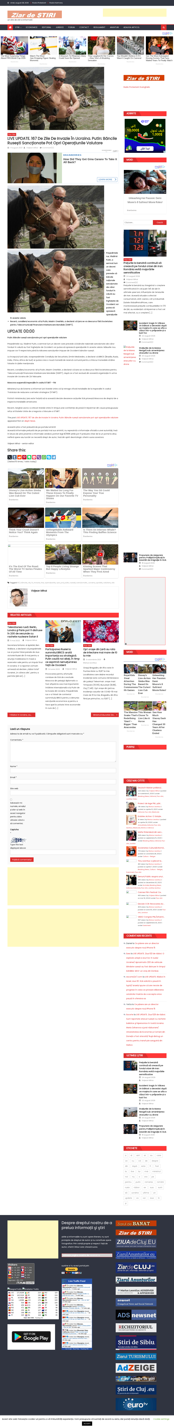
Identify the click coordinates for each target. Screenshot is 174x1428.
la (126, 1171)
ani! (138, 1155)
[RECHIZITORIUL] (136, 1327)
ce (126, 1160)
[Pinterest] (24, 457)
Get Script (68, 1349)
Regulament (99, 27)
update (99, 582)
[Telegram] (54, 457)
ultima (146, 1192)
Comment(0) (48, 147)
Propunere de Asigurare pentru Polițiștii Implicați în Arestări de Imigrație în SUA (152, 557)
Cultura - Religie (149, 856)
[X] (9, 457)
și (125, 1203)
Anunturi (114, 27)
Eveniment (130, 872)
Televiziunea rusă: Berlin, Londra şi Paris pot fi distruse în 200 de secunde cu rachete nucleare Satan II (24, 632)
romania (149, 1182)
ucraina (91, 582)
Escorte (129, 1014)
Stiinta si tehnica (147, 828)
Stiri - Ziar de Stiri (83, 1300)
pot (62, 582)
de (29, 582)
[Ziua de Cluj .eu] (136, 1243)
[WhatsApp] (44, 457)
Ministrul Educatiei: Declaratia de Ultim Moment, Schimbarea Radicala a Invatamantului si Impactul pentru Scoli (106, 715)
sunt (160, 1187)
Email (13, 777)
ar (145, 1155)
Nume (13, 766)
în (32, 582)
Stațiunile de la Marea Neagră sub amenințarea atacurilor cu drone (151, 350)
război (136, 1187)
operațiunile (50, 582)
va (137, 1198)
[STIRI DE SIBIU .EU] (136, 1342)
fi (150, 1166)
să (126, 1192)
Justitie (129, 799)
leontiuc (129, 828)
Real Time (76, 1349)
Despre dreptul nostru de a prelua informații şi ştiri (87, 1225)
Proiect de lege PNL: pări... (149, 803)
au (151, 1155)
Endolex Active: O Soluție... (150, 816)
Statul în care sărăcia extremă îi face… (76, 1338)
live (42, 582)
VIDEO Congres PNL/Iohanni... (151, 917)
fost (157, 1166)
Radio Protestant (39, 3)
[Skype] (49, 457)
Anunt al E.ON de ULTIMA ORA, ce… (75, 1313)
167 (18, 582)
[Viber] (39, 457)
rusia (127, 1187)
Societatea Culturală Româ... (151, 848)
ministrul (156, 1171)
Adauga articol (131, 27)
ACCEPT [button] (87, 1423)
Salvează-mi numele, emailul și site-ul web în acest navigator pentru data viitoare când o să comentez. (17, 813)
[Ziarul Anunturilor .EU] (136, 1255)
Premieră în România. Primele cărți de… (74, 1307)
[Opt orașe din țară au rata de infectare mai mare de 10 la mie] (101, 631)
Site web (14, 788)
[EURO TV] (136, 1378)
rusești (73, 582)
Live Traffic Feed (76, 1281)
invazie (37, 582)
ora (145, 1176)
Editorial (46, 27)
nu (133, 1176)
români (160, 1182)
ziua (152, 1198)
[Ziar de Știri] (136, 1232)
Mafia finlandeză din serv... (150, 832)
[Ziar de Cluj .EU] (136, 1267)
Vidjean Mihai (32, 147)
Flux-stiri (11, 134)
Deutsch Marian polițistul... (150, 787)
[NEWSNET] (136, 1302)
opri (58, 582)
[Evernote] (29, 457)
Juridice (60, 27)
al (131, 1155)
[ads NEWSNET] (136, 1314)
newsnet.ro (95, 1255)
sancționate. (82, 582)
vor (144, 1198)
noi (126, 1176)
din (126, 1166)
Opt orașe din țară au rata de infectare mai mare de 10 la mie (100, 652)
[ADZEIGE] (136, 1367)
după (134, 1166)
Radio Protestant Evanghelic (137, 87)
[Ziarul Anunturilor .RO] (136, 1279)
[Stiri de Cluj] (136, 1389)
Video (135, 799)
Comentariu (16, 740)
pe (153, 1176)
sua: (152, 1187)
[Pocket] (34, 457)
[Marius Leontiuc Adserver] (136, 1290)
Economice (31, 27)
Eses (128, 953)
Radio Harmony (56, 3)
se (145, 1187)
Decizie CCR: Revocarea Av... (151, 903)
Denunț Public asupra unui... (151, 876)
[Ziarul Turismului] (136, 1356)
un (154, 1192)
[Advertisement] (135, 13)
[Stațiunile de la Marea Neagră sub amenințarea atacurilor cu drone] (130, 447)
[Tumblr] (14, 457)
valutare (107, 582)
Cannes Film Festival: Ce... (150, 892)
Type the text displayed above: (18, 846)
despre (155, 1160)
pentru (128, 1182)
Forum (71, 27)
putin (67, 582)
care (159, 1155)
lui (139, 1171)
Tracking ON (39, 1318)
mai (146, 1171)
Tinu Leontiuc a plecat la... (150, 861)
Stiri (17, 27)
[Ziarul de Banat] (136, 1223)
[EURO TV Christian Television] (136, 1404)
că (139, 1160)
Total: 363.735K (29, 1318)
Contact (84, 27)
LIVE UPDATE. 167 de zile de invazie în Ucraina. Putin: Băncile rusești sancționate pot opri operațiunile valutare (67, 417)
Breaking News (143, 796)
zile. (113, 582)
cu (133, 1160)
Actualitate (142, 825)
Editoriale (136, 888)
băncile (24, 582)
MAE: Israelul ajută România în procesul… (75, 1332)
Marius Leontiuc (90, 663)
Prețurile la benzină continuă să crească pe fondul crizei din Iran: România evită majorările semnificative (143, 267)
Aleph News (29, 421)
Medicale (155, 812)
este (143, 1166)
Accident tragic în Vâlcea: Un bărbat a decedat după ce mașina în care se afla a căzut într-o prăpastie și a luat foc (153, 328)
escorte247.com (134, 976)
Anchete (146, 885)
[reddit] (19, 457)
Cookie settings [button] (161, 1419)
